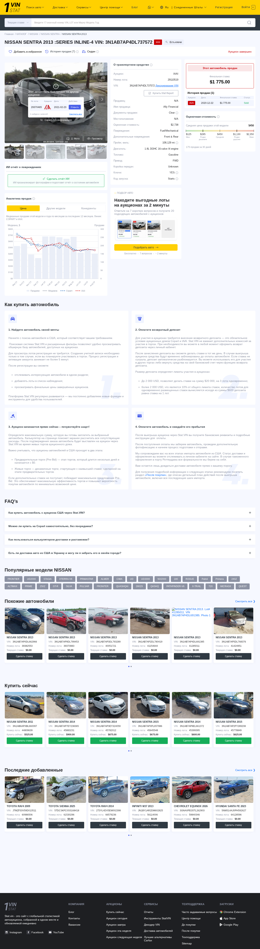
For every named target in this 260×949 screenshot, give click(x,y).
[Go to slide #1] (14, 152)
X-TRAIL (196, 586)
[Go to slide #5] (97, 152)
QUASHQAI (122, 586)
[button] (18, 22)
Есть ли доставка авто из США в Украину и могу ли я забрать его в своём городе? (64, 552)
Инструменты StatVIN (157, 918)
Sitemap (187, 943)
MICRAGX (225, 586)
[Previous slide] (10, 99)
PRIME (28, 586)
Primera (220, 579)
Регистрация (224, 7)
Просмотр (97, 138)
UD (131, 579)
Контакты (74, 918)
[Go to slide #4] (76, 152)
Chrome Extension (235, 912)
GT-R (55, 586)
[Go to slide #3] (55, 152)
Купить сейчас (115, 912)
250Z (42, 586)
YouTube (58, 932)
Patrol (205, 579)
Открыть (75, 107)
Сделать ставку (24, 656)
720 (211, 586)
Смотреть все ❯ (245, 601)
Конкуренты (88, 208)
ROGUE (190, 579)
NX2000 (162, 579)
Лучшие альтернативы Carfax (158, 939)
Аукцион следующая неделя (124, 937)
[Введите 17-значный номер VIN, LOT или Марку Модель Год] (249, 22)
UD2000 (31, 579)
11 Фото (75, 138)
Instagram (16, 932)
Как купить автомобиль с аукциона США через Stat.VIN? (46, 512)
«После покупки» (155, 474)
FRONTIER (13, 579)
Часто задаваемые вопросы (199, 912)
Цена (23, 208)
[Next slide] (102, 99)
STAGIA (48, 579)
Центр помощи (191, 918)
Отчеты (148, 912)
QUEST (243, 586)
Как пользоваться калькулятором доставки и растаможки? (48, 539)
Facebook (37, 932)
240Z (234, 579)
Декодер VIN (152, 924)
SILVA (69, 586)
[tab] (128, 666)
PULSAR (84, 586)
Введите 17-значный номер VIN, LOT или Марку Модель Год (66, 22)
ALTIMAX (12, 586)
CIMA (119, 579)
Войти (246, 7)
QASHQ (155, 586)
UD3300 (145, 579)
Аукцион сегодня (116, 918)
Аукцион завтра (116, 924)
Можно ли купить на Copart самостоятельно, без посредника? (50, 526)
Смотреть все (75, 114)
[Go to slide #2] (34, 152)
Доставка (59, 7)
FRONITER (103, 586)
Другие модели (55, 208)
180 (176, 579)
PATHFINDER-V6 (175, 586)
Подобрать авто (143, 247)
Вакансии (74, 924)
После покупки (191, 930)
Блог (135, 7)
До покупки (189, 924)
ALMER (105, 579)
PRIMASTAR (86, 579)
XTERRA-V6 (65, 579)
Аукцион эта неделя (118, 930)
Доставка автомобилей (158, 930)
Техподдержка (191, 937)
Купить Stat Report (163, 93)
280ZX (139, 586)
